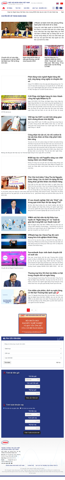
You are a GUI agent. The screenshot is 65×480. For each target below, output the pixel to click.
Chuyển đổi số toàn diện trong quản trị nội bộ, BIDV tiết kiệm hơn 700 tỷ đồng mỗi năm (10, 60)
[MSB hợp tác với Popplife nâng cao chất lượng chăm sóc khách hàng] (13, 165)
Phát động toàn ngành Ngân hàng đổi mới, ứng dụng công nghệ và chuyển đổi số (45, 79)
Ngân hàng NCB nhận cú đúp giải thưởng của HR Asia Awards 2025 (31, 59)
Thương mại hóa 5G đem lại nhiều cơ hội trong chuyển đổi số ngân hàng (45, 274)
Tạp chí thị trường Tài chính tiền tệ (46, 465)
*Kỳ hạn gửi (32, 390)
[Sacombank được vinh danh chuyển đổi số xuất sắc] (13, 258)
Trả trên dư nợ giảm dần (11, 408)
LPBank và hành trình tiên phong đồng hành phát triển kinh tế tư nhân (48, 24)
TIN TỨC (18, 8)
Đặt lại (58, 362)
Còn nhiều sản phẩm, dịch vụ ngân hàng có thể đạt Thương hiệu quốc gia (45, 291)
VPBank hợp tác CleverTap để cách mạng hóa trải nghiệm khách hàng (43, 236)
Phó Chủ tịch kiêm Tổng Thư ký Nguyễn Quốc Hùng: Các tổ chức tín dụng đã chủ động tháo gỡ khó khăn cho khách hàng (45, 179)
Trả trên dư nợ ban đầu (28, 408)
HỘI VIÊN (26, 8)
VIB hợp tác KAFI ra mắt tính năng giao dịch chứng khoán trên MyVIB (45, 118)
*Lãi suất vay (32, 418)
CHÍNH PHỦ (31, 465)
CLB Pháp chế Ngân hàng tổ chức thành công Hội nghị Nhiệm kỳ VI (45, 97)
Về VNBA (9, 8)
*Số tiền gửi (32, 376)
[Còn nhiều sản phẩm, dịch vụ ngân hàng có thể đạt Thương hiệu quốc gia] (13, 296)
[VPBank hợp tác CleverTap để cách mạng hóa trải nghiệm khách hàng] (13, 241)
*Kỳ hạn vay (32, 424)
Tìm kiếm (7, 362)
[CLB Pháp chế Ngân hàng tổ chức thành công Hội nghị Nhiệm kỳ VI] (13, 102)
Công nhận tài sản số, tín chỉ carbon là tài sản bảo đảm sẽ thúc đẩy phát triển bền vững (44, 137)
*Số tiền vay (32, 411)
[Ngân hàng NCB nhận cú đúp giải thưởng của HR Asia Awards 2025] (32, 50)
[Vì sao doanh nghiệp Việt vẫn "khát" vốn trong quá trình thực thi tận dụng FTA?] (13, 206)
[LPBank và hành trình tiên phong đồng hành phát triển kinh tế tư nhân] (16, 30)
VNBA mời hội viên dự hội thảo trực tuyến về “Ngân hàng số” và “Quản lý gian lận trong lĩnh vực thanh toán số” (44, 219)
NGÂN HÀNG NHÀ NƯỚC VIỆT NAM (15, 465)
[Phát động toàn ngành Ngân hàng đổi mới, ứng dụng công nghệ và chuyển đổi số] (13, 84)
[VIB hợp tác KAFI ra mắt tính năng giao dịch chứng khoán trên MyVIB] (13, 123)
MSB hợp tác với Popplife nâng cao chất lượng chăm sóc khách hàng (45, 159)
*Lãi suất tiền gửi (32, 383)
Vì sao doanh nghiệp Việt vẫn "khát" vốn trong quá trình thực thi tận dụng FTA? (45, 201)
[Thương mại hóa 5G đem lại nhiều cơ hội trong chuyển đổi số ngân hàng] (13, 279)
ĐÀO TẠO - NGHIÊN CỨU (39, 8)
